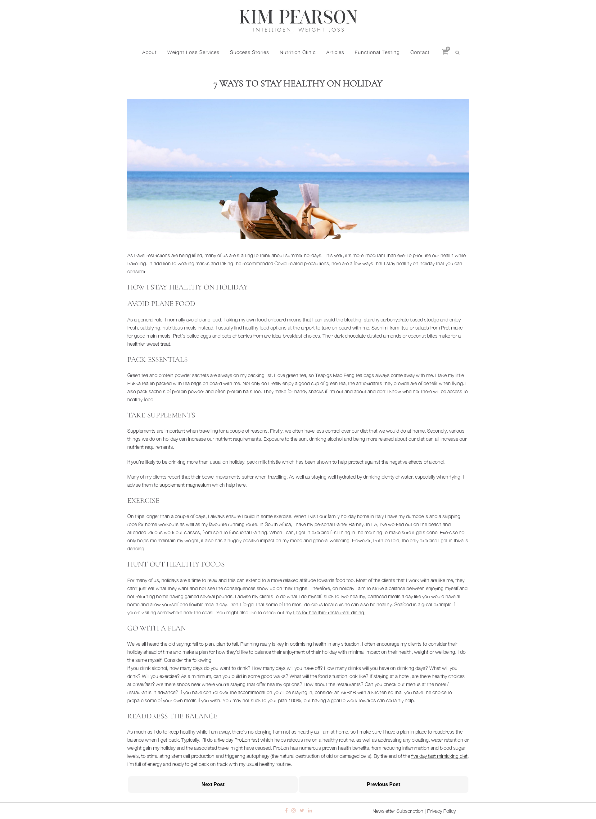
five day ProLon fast (238, 740)
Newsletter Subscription (397, 811)
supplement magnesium (185, 485)
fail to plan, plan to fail (215, 644)
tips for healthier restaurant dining (328, 612)
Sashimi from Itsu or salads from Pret (411, 327)
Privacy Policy (441, 811)
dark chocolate (350, 336)
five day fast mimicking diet (439, 756)
